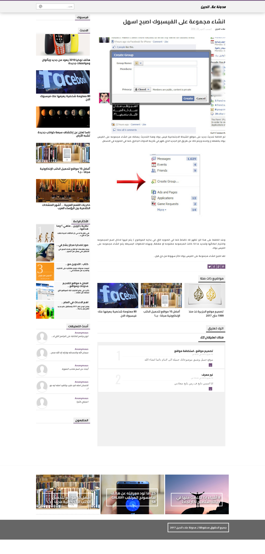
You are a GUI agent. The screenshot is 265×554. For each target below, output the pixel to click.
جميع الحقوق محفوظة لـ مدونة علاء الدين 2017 (198, 527)
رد (210, 365)
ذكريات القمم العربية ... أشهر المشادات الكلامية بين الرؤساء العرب (66, 206)
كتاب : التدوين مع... (76, 264)
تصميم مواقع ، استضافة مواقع (193, 351)
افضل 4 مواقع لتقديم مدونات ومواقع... (75, 285)
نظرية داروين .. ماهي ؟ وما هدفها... (72, 227)
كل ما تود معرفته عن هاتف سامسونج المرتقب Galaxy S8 (133, 497)
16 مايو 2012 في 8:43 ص (202, 354)
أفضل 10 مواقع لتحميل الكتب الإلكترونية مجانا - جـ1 (161, 314)
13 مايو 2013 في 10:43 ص (202, 378)
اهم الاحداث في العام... (74, 302)
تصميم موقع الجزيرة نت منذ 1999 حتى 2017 (206, 314)
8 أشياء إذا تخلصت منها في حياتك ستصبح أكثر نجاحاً (198, 499)
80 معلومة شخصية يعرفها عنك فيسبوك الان (117, 314)
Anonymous (81, 332)
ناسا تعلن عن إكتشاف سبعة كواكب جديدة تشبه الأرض (64, 134)
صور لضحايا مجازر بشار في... (72, 245)
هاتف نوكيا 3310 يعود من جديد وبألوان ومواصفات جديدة (66, 61)
